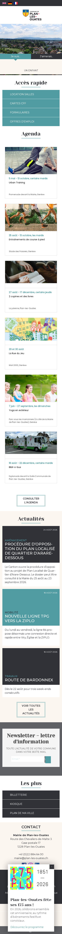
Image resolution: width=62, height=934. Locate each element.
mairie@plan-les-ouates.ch (31, 858)
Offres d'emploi (22, 121)
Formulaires (19, 112)
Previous (5, 66)
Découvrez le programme (27, 927)
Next (59, 66)
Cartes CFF (18, 103)
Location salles (22, 94)
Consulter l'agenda (31, 500)
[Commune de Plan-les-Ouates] (32, 15)
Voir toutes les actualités (31, 709)
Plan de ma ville (22, 813)
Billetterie (18, 794)
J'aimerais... (46, 56)
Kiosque (16, 803)
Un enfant (31, 70)
